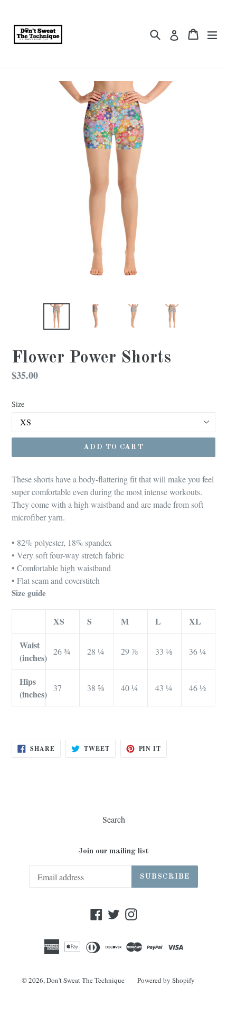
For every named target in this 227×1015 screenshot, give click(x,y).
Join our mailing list (113, 851)
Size (18, 404)
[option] (56, 316)
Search (113, 819)
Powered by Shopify (166, 980)
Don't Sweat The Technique (85, 980)
